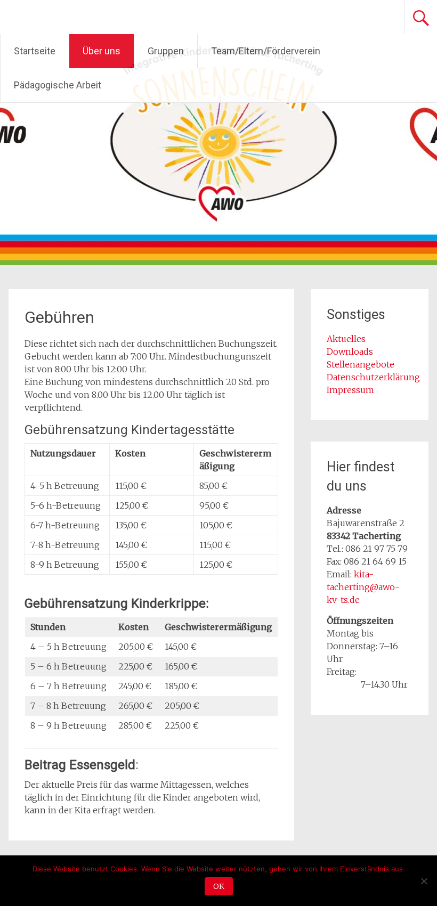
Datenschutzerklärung (373, 377)
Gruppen (166, 50)
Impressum (350, 390)
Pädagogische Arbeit (57, 85)
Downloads (350, 351)
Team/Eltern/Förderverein (265, 50)
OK (218, 886)
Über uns (101, 50)
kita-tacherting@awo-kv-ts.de (363, 587)
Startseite (34, 50)
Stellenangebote (360, 364)
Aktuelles (346, 338)
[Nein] (423, 881)
